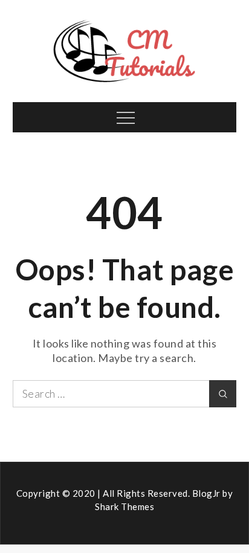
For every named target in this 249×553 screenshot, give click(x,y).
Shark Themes (124, 506)
